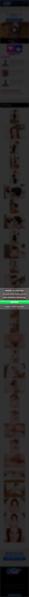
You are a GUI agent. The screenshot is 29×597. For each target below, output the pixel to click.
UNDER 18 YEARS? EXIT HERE (14, 306)
